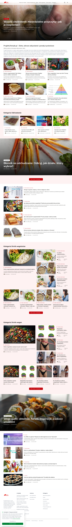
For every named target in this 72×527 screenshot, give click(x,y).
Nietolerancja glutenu (46, 495)
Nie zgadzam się (13, 521)
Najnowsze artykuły (22, 2)
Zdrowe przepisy (29, 71)
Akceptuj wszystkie (12, 523)
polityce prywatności (16, 518)
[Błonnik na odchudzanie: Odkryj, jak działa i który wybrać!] (36, 156)
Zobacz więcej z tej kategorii (35, 179)
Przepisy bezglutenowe (31, 2)
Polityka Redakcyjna (34, 520)
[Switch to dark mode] (67, 2)
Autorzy (32, 493)
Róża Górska (32, 499)
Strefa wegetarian (42, 2)
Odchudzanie (8, 127)
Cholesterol (54, 2)
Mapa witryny (41, 520)
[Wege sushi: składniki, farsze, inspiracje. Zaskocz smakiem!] (36, 412)
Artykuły (19, 493)
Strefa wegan (48, 2)
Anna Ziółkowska (7, 168)
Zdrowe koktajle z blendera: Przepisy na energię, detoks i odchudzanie (22, 503)
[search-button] (64, 2)
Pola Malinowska (6, 31)
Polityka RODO (28, 520)
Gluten (37, 2)
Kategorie (45, 493)
